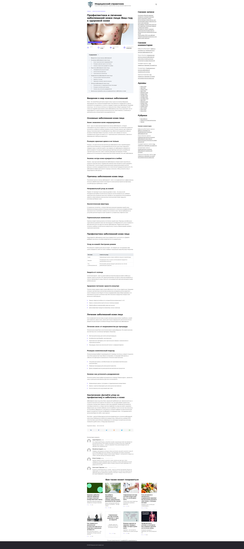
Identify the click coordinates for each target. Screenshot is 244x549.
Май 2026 (143, 88)
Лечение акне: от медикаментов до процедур (105, 85)
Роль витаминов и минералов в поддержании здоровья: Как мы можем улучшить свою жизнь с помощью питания (149, 498)
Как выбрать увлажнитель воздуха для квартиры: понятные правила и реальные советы (147, 26)
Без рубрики (143, 118)
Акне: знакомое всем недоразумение (103, 62)
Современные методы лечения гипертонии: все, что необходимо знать (130, 497)
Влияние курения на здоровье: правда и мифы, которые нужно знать (130, 526)
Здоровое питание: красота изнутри (103, 81)
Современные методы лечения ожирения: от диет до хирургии (113, 517)
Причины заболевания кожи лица (100, 67)
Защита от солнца (98, 79)
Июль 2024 (143, 109)
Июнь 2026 (143, 86)
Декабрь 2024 (144, 104)
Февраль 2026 (144, 92)
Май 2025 (143, 100)
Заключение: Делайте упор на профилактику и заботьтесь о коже (108, 91)
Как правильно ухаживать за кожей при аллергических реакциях (146, 76)
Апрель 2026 (143, 89)
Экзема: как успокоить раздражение (103, 89)
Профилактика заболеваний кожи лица (101, 75)
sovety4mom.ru (133, 540)
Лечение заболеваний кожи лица (100, 83)
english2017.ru (125, 540)
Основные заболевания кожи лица (100, 60)
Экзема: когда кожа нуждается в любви (103, 65)
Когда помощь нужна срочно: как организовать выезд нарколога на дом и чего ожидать (147, 21)
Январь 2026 (143, 94)
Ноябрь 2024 (143, 106)
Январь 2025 (143, 103)
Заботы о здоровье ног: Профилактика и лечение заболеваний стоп (146, 50)
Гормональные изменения (100, 73)
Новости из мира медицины (95, 42)
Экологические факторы (100, 71)
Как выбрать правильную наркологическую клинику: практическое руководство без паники (112, 498)
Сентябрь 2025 (144, 98)
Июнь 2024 (143, 111)
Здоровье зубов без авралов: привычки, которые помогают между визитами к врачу (146, 17)
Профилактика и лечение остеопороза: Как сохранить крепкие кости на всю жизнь (148, 526)
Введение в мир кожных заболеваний (101, 58)
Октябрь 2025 (144, 97)
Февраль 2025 (144, 101)
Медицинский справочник (109, 4)
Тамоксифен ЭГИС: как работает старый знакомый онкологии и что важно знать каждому (147, 37)
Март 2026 (143, 91)
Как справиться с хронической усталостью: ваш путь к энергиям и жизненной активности (94, 526)
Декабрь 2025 (144, 95)
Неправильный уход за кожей (101, 69)
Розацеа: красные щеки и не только (102, 63)
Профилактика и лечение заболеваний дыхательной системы (146, 70)
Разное (142, 122)
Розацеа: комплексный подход (101, 87)
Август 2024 (143, 108)
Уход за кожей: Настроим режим (102, 77)
